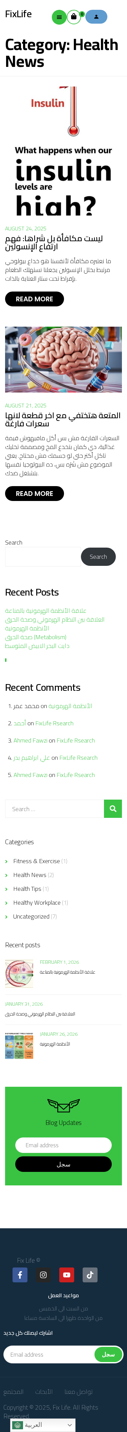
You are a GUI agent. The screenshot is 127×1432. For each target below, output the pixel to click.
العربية (32, 1424)
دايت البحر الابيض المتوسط (37, 645)
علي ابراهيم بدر (32, 757)
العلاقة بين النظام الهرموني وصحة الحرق (55, 619)
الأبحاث (44, 1391)
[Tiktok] (90, 1274)
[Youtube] (66, 1274)
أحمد (20, 723)
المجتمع (13, 1391)
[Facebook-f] (20, 1274)
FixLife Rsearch (54, 723)
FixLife (18, 13)
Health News (29, 874)
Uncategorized (31, 916)
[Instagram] (43, 1274)
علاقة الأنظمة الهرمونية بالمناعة (46, 610)
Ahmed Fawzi (30, 740)
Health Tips (27, 888)
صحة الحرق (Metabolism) (35, 637)
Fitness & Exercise (36, 860)
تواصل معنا (78, 1391)
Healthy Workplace (37, 902)
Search (13, 542)
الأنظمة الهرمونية (27, 628)
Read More (34, 299)
